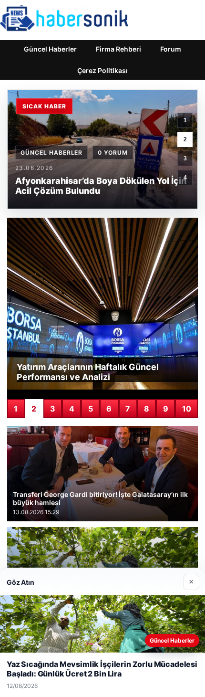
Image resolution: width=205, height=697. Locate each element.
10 (186, 408)
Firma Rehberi (118, 49)
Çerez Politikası (102, 70)
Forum (170, 49)
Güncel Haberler (50, 49)
